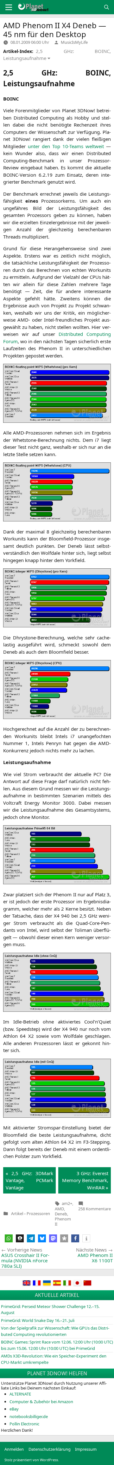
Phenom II (63, 1221)
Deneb (61, 1214)
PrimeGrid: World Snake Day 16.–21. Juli (37, 1320)
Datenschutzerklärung (49, 1449)
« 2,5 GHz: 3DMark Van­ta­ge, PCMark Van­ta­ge (29, 1180)
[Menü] (8, 7)
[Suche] (106, 7)
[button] (9, 1238)
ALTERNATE (20, 1394)
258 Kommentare (94, 1209)
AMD (59, 1209)
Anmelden (14, 1449)
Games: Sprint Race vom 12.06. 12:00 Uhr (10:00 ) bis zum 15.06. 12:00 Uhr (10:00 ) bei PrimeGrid (57, 1345)
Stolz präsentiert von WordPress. (31, 1459)
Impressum (86, 1449)
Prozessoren (38, 1213)
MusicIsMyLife (74, 42)
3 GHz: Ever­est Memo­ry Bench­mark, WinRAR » (85, 1180)
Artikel (17, 1213)
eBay (14, 1409)
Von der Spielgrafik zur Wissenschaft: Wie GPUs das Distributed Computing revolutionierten (55, 1331)
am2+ (67, 1203)
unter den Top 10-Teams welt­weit (66, 146)
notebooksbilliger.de (29, 1416)
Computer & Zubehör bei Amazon (41, 1401)
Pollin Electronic (24, 1424)
